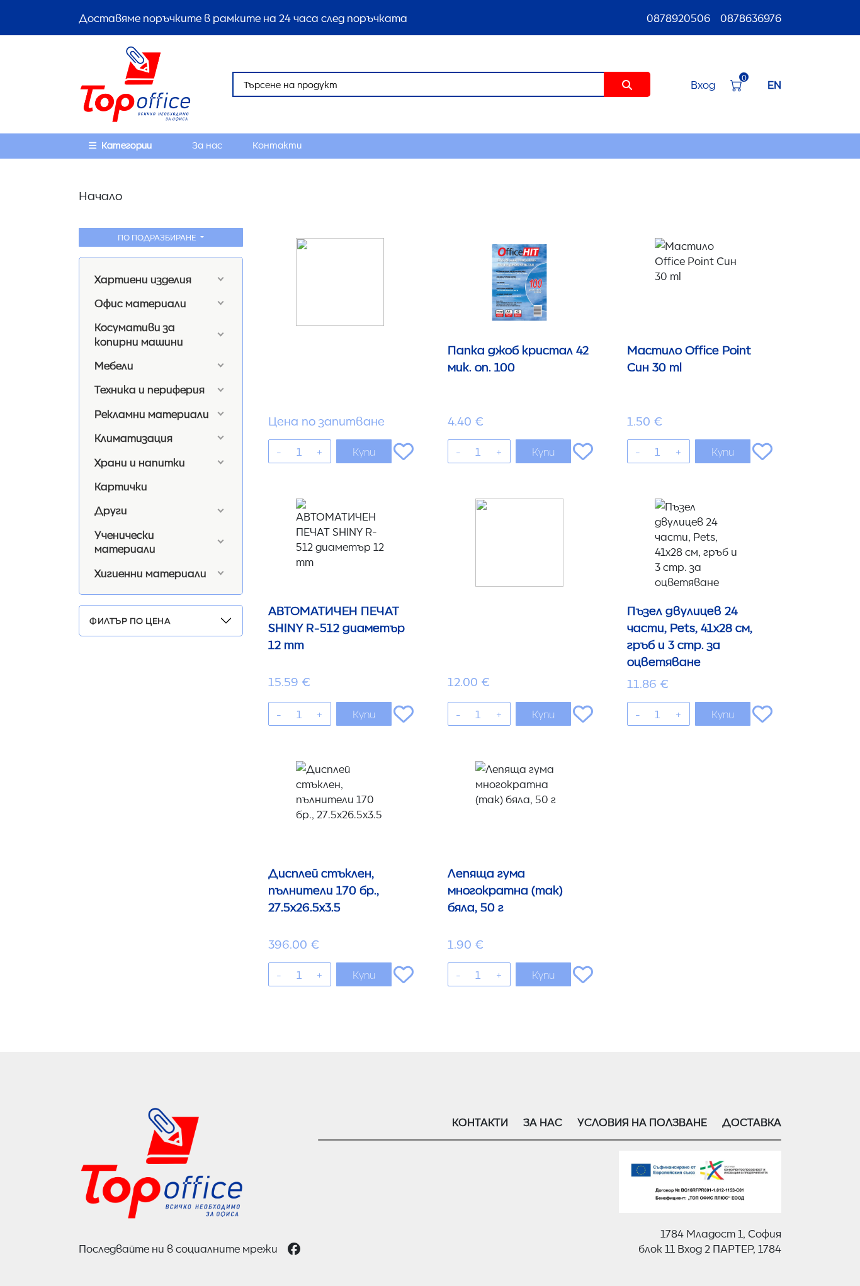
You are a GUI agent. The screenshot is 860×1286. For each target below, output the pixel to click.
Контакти (277, 144)
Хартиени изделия (142, 279)
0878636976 (750, 18)
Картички (120, 486)
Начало (100, 195)
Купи (364, 451)
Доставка (751, 1122)
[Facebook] (294, 1248)
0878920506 (678, 18)
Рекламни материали (151, 413)
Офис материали (140, 303)
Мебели (113, 365)
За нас (207, 144)
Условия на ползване (642, 1122)
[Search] (627, 84)
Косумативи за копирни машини (138, 333)
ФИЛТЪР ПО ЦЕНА (130, 620)
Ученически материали (125, 541)
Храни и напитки (139, 462)
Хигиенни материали (150, 573)
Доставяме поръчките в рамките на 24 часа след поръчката (243, 18)
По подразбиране (158, 237)
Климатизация (133, 437)
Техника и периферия (149, 389)
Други (110, 510)
